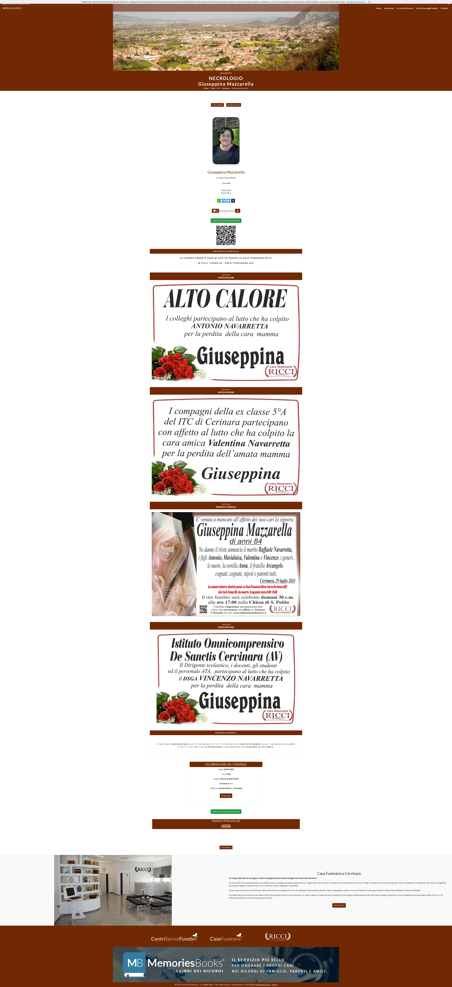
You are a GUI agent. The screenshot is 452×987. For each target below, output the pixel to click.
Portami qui (226, 796)
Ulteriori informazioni (355, 2)
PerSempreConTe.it (263, 985)
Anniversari (389, 8)
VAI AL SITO (339, 905)
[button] (226, 825)
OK (369, 2)
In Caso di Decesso (405, 8)
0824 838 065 (24, 3)
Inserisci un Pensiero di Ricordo (226, 220)
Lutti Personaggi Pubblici (427, 8)
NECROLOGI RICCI (12, 8)
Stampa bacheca (233, 105)
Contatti (444, 8)
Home (378, 8)
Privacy (274, 985)
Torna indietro (217, 105)
